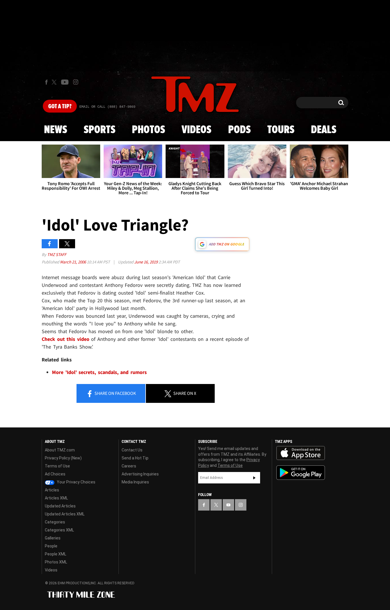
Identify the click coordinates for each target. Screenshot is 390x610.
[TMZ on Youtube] (65, 82)
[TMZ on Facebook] (46, 82)
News (55, 130)
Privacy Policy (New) (63, 458)
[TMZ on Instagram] (76, 82)
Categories (55, 522)
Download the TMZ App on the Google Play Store (300, 472)
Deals (323, 130)
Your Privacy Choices (75, 482)
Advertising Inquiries (140, 474)
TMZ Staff (56, 254)
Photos (148, 130)
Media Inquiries (135, 482)
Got (59, 106)
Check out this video (66, 339)
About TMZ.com (60, 450)
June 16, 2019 (146, 262)
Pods (239, 130)
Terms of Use (57, 466)
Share (115, 393)
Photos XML (56, 562)
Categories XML (59, 530)
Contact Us (132, 450)
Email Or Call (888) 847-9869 (107, 107)
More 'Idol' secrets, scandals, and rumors (99, 372)
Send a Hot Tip (135, 458)
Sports (99, 130)
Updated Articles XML (65, 514)
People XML (55, 554)
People (51, 546)
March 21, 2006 (73, 262)
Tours (280, 130)
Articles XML (56, 498)
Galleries (53, 538)
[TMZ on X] (55, 82)
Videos (196, 130)
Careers (129, 466)
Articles (52, 490)
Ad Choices (55, 474)
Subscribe (254, 477)
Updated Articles (60, 506)
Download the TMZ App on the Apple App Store (300, 453)
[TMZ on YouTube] (228, 505)
